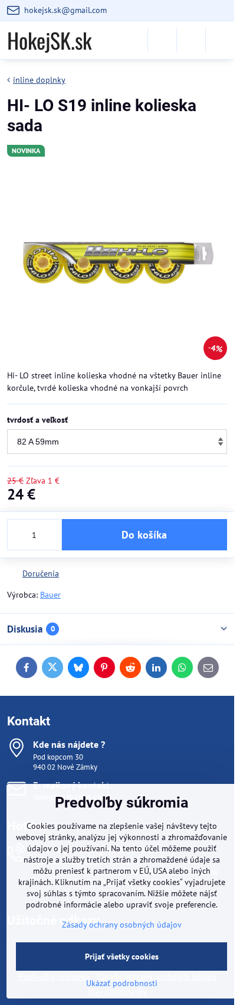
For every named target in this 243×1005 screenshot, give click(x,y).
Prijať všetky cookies (122, 956)
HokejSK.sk (49, 40)
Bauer (50, 594)
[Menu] (220, 40)
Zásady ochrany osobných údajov (122, 924)
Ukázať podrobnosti (121, 983)
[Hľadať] (162, 40)
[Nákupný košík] (191, 40)
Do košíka (144, 535)
